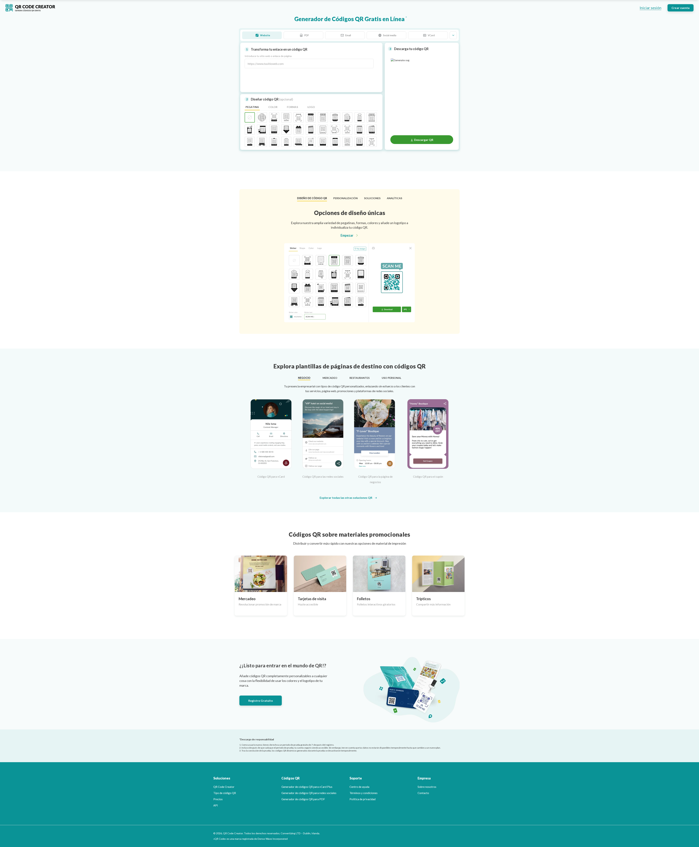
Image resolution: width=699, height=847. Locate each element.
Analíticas (394, 198)
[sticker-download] (286, 130)
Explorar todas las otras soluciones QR (346, 497)
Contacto (423, 793)
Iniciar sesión (650, 7)
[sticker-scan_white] (323, 130)
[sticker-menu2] (372, 130)
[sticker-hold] (262, 142)
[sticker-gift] (298, 130)
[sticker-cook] (359, 117)
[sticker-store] (372, 117)
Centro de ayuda (359, 786)
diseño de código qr (312, 198)
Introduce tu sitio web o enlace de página (268, 56)
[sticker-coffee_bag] (262, 130)
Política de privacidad (363, 799)
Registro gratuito (260, 700)
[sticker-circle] (262, 117)
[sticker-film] (311, 130)
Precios (218, 799)
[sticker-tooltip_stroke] (323, 117)
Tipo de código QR (224, 793)
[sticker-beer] (347, 117)
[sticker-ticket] (274, 130)
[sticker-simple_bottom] (274, 117)
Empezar (347, 235)
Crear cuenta (681, 7)
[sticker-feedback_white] (347, 142)
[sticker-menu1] (274, 142)
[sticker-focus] (311, 142)
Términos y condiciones (364, 793)
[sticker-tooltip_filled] (311, 117)
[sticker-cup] (250, 130)
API (215, 805)
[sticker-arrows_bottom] (347, 130)
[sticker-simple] (298, 117)
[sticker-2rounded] (359, 142)
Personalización (345, 198)
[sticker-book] (359, 130)
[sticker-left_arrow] (335, 130)
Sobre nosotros (427, 786)
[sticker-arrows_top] (372, 142)
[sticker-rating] (286, 142)
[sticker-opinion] (286, 117)
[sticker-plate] (335, 117)
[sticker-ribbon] (298, 142)
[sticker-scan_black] (323, 142)
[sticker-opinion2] (250, 142)
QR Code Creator (223, 786)
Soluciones (372, 198)
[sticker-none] (250, 117)
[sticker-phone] (335, 142)
